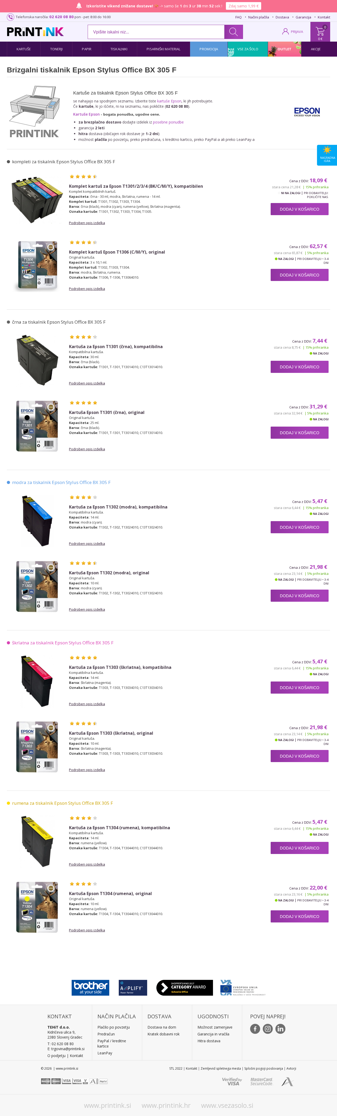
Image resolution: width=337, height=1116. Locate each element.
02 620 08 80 (61, 16)
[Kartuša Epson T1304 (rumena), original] (37, 907)
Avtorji (291, 1068)
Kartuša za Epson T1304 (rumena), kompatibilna (119, 827)
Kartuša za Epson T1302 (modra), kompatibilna (118, 507)
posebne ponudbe (168, 122)
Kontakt (324, 17)
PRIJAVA (297, 31)
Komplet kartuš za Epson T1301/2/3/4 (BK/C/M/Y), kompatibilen (136, 186)
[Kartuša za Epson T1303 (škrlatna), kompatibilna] (37, 681)
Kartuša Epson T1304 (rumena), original (110, 893)
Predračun (106, 1033)
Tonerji (56, 49)
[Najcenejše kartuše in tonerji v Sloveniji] (35, 31)
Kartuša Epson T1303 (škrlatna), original (111, 733)
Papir (86, 49)
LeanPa (103, 1052)
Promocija (209, 49)
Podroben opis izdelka (87, 222)
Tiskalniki (119, 49)
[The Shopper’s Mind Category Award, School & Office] (184, 986)
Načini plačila (258, 17)
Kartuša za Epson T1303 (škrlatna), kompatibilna (120, 667)
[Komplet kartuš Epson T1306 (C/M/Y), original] (37, 266)
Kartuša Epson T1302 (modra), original (109, 572)
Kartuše (24, 49)
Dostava (282, 17)
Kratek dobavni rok (163, 1033)
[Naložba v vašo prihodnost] (242, 986)
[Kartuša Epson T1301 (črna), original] (37, 426)
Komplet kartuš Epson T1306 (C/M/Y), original (117, 252)
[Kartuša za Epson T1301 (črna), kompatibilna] (37, 360)
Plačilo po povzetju (113, 1027)
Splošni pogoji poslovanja (263, 1068)
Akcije (316, 49)
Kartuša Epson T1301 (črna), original (107, 412)
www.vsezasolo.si (227, 1105)
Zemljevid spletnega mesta (221, 1068)
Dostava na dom (161, 1027)
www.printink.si (107, 1105)
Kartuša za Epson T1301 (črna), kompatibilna (116, 346)
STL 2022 (175, 1068)
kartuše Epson (169, 100)
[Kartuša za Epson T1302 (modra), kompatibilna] (37, 521)
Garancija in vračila (213, 1033)
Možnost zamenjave (214, 1027)
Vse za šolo (247, 49)
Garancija (303, 17)
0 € (320, 38)
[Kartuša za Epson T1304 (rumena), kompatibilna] (37, 842)
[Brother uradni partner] (90, 986)
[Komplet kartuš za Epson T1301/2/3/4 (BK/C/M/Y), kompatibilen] (37, 200)
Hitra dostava (208, 1040)
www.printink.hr (166, 1105)
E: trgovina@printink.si (66, 1048)
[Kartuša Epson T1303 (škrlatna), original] (37, 747)
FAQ (238, 17)
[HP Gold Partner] (133, 986)
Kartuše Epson (86, 114)
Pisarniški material (163, 49)
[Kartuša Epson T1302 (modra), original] (37, 587)
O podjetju (56, 1055)
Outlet (284, 49)
